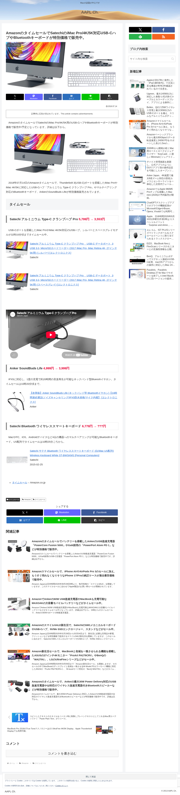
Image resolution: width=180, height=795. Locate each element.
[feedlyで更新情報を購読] (140, 37)
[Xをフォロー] (140, 30)
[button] (109, 97)
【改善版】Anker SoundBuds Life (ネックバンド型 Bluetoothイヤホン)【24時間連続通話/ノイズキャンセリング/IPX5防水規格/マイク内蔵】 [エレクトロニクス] (73, 398)
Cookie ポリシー (61, 786)
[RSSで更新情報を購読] (163, 37)
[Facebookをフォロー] (163, 30)
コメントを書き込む (62, 753)
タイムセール (19, 482)
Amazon (27, 500)
